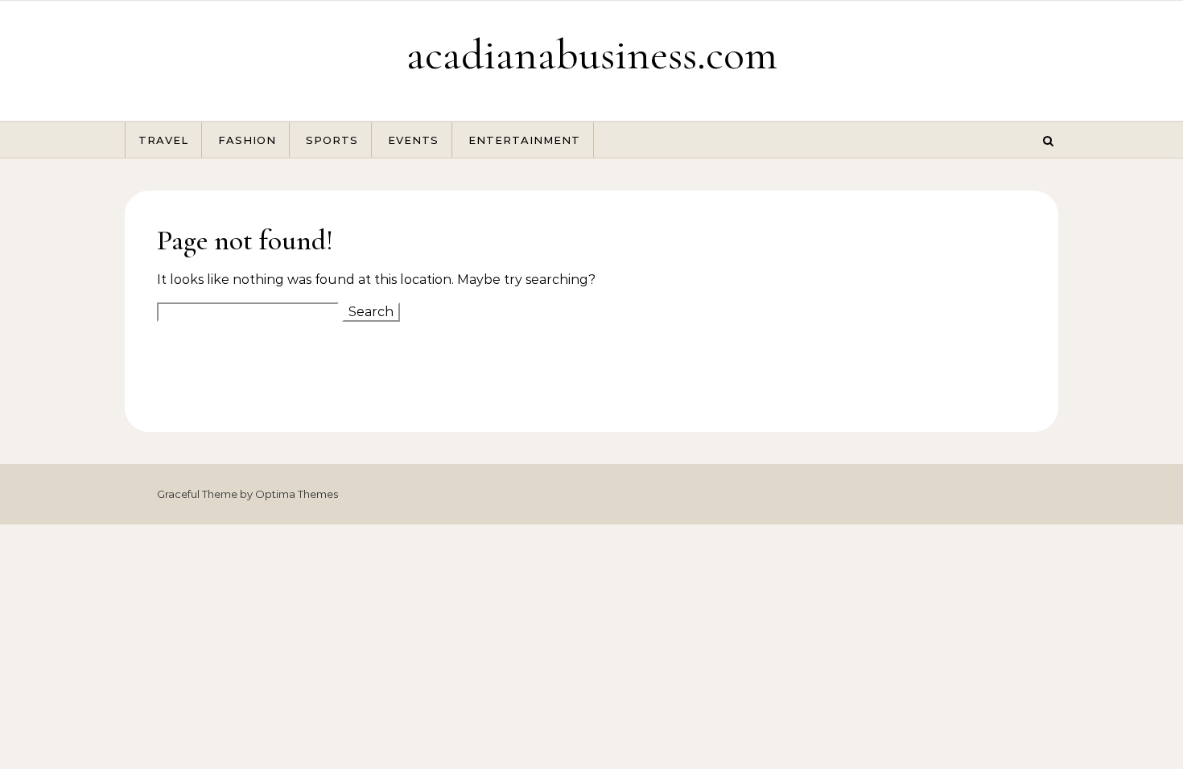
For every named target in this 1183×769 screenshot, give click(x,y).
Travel (163, 140)
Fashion (247, 140)
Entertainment (524, 140)
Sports (332, 140)
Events (413, 140)
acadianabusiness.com (591, 54)
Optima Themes (296, 493)
